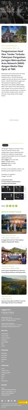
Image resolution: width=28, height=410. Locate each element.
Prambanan (4, 355)
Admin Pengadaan (7, 48)
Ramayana (4, 359)
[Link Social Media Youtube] (15, 401)
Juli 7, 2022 (16, 48)
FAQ (2, 379)
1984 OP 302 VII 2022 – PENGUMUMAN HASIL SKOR (12, 143)
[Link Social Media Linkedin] (8, 401)
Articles (3, 235)
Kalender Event (5, 370)
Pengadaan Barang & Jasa (11, 45)
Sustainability (4, 342)
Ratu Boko (4, 357)
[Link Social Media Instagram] (11, 401)
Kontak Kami (4, 381)
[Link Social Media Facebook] (2, 401)
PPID (2, 344)
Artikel (7, 235)
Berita (2, 45)
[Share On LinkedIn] (13, 206)
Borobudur (4, 353)
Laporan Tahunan (5, 338)
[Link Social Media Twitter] (5, 401)
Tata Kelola (4, 340)
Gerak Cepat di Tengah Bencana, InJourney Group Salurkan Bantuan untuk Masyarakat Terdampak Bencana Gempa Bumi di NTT (13, 272)
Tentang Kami (4, 333)
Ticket (2, 368)
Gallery (3, 374)
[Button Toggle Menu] (25, 2)
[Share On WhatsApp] (16, 206)
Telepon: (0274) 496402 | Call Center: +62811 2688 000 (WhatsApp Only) (8, 393)
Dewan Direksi (4, 336)
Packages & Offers (5, 372)
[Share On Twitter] (10, 206)
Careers (3, 346)
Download (5, 145)
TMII (2, 361)
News (14, 235)
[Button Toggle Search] (22, 2)
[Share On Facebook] (7, 206)
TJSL (13, 266)
